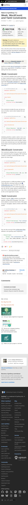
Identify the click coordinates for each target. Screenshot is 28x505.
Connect (26, 1)
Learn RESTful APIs (6, 458)
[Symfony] (11, 4)
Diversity (17, 417)
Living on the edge (14, 250)
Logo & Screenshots (6, 415)
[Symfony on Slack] (7, 492)
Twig (16, 429)
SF (2, 1)
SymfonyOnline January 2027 (9, 8)
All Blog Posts (18, 403)
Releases (17, 422)
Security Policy (5, 412)
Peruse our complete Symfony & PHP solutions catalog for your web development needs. (10, 330)
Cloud (16, 410)
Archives (6, 299)
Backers (3, 478)
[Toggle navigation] (25, 5)
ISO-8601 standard (13, 81)
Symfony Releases (6, 410)
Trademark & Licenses (7, 417)
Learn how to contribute (7, 382)
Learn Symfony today (12, 1)
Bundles (3, 433)
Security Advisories (19, 424)
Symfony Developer (9, 270)
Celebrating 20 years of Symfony (14, 392)
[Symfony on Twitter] (11, 492)
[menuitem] (7, 403)
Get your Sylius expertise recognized (13, 317)
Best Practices (4, 435)
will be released (16, 52)
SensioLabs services (20, 437)
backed (11, 25)
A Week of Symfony (19, 405)
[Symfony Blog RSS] (20, 495)
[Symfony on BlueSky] (7, 495)
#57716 (11, 63)
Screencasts (4, 446)
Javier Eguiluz (20, 21)
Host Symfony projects (20, 450)
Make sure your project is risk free (13, 343)
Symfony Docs (4, 426)
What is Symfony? (6, 401)
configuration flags (21, 229)
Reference (4, 430)
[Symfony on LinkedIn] (20, 492)
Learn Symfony (5, 424)
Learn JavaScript (5, 453)
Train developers (19, 440)
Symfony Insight (19, 426)
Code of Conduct (5, 480)
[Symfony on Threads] (11, 495)
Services (17, 435)
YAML (12, 198)
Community (4, 462)
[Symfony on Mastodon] (15, 492)
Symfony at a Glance (6, 405)
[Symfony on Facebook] (24, 492)
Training (3, 437)
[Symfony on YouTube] (2, 495)
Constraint (9, 74)
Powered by (18, 454)
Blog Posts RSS (7, 302)
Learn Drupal (4, 455)
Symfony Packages (6, 408)
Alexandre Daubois (16, 61)
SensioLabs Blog (19, 431)
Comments (5, 280)
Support (3, 485)
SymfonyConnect (5, 467)
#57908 (18, 63)
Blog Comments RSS (9, 305)
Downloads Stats (5, 483)
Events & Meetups (6, 469)
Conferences (18, 415)
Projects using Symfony (7, 471)
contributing (6, 258)
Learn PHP (4, 451)
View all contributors (6, 368)
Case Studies (18, 408)
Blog (16, 401)
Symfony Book (4, 428)
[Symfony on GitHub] (2, 492)
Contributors (4, 474)
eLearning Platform (6, 440)
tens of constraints (15, 66)
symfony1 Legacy (5, 419)
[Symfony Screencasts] (15, 495)
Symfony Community (6, 464)
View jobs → (22, 270)
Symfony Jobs (4, 476)
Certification (4, 442)
